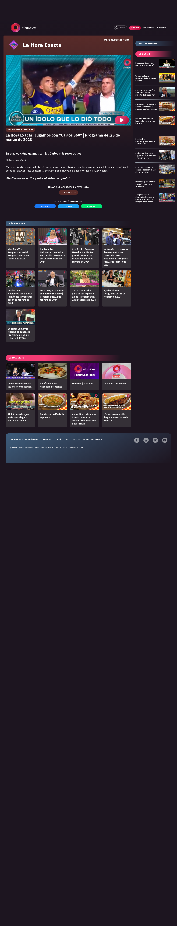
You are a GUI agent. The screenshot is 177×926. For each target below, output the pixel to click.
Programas (148, 28)
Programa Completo (20, 129)
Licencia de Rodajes (93, 439)
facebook (45, 206)
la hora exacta (68, 192)
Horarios (161, 28)
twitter (68, 206)
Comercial (46, 439)
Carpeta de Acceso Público (24, 439)
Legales (76, 439)
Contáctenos (62, 439)
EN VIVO (135, 28)
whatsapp (92, 206)
